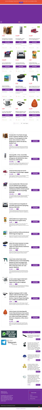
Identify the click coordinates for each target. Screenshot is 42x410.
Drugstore (4, 117)
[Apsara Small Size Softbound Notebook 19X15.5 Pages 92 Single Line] (7, 78)
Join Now (21, 2)
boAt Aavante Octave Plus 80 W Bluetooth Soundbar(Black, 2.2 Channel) (34, 336)
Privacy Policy (32, 398)
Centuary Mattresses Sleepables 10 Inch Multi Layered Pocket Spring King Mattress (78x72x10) (21, 64)
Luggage (30, 44)
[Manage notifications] (39, 407)
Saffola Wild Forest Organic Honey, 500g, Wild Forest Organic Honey (34, 63)
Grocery (30, 68)
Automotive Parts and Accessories (19, 93)
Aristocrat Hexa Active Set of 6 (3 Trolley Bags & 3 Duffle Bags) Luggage (34, 39)
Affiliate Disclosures (34, 396)
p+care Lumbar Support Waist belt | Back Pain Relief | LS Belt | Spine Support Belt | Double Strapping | (18, 280)
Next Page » (25, 123)
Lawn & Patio (18, 117)
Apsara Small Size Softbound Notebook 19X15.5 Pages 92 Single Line (6, 87)
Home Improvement (32, 92)
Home (3, 44)
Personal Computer (5, 68)
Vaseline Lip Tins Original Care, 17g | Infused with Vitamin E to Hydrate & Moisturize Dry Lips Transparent (34, 356)
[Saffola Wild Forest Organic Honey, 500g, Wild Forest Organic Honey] (34, 54)
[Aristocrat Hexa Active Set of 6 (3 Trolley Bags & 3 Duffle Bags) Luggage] (34, 30)
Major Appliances (18, 44)
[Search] (40, 22)
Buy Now (7, 42)
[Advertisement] (21, 12)
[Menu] (1, 22)
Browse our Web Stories (21, 408)
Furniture (17, 68)
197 (21, 123)
